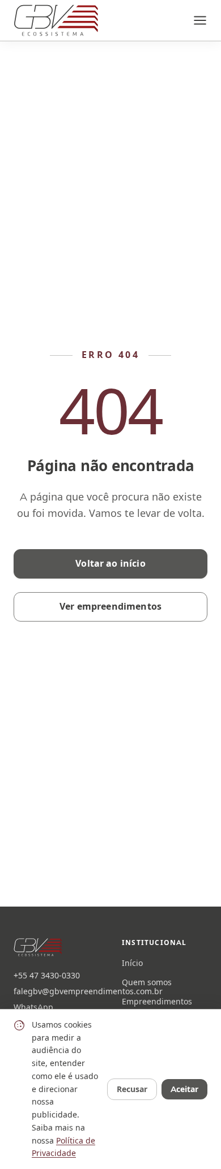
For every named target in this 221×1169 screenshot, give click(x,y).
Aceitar (184, 1089)
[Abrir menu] (200, 20)
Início (132, 963)
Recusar (132, 1089)
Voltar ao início (110, 563)
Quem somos (147, 982)
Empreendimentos (157, 1002)
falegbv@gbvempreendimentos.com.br (56, 991)
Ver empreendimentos (111, 606)
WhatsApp (33, 1007)
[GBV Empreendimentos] (56, 20)
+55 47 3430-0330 (47, 975)
